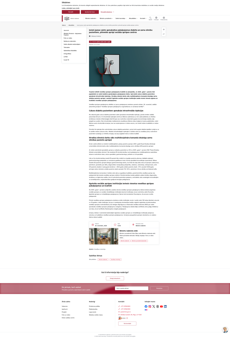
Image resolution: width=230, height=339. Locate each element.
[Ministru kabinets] (71, 18)
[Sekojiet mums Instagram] (150, 306)
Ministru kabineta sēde (129, 231)
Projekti (64, 312)
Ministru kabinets (125, 241)
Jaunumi (66, 30)
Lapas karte (92, 312)
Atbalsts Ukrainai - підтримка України (72, 34)
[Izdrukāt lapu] (164, 29)
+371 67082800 (125, 306)
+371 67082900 (125, 309)
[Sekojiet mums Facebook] (146, 306)
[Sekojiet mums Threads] (157, 306)
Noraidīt (70, 12)
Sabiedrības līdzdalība (70, 50)
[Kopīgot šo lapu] (164, 34)
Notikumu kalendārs (70, 41)
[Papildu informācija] (127, 318)
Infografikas (67, 54)
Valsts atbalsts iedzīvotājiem (72, 44)
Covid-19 (66, 60)
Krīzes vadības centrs (68, 318)
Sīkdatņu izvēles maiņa (96, 315)
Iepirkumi (64, 309)
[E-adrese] (122, 318)
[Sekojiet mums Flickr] (146, 310)
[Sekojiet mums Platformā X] (153, 306)
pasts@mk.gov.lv (126, 312)
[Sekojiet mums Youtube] (161, 306)
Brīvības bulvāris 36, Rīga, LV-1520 (131, 315)
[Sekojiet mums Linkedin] (165, 306)
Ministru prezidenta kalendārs (139, 241)
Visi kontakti (127, 323)
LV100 (66, 57)
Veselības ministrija (115, 259)
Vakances (65, 306)
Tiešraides (67, 47)
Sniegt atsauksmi (115, 278)
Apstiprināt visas (90, 12)
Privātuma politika (94, 306)
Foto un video (68, 38)
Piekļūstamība (93, 309)
